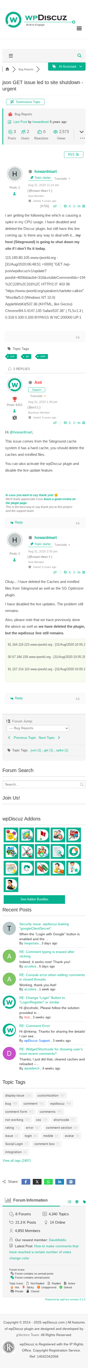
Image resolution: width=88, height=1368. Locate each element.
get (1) (49, 750)
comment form (16, 1112)
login (28, 1136)
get (27, 356)
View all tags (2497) (17, 1160)
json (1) (36, 750)
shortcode (61, 1120)
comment (30, 1103)
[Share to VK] (84, 206)
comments (47, 1112)
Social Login (14, 1144)
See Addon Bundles (34, 899)
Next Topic (48, 738)
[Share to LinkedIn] (79, 206)
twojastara (31, 943)
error (29, 1128)
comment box (44, 1144)
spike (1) (62, 750)
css (38, 1120)
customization (48, 1095)
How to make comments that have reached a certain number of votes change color (43, 1252)
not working (14, 1120)
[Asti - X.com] (14, 419)
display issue (14, 1095)
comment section (59, 1128)
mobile (48, 1136)
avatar (69, 1136)
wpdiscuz (57, 1103)
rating (9, 1128)
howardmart (41, 122)
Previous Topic (24, 738)
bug (8, 1103)
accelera (30, 966)
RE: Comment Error (34, 1026)
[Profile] (14, 194)
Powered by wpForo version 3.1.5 (64, 1299)
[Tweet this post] (70, 206)
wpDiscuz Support (37, 1040)
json (12, 356)
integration (13, 1152)
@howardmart (21, 432)
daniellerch (31, 1068)
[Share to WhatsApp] (75, 206)
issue (9, 1136)
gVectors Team (27, 1335)
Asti (38, 382)
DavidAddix (57, 1240)
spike (42, 356)
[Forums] (7, 69)
